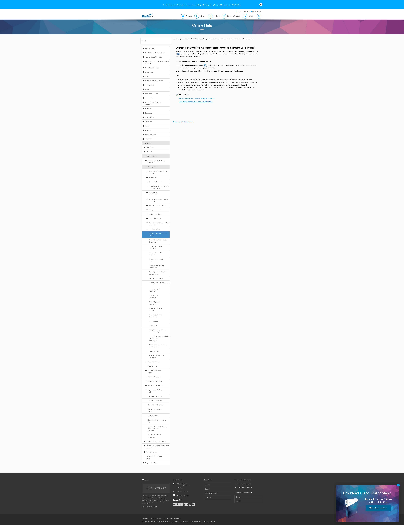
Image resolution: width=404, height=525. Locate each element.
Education (148, 113)
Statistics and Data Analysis (154, 81)
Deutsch (165, 518)
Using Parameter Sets (156, 210)
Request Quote (256, 11)
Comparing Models (155, 182)
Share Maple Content (152, 68)
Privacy (185, 521)
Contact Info (177, 480)
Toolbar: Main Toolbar (155, 400)
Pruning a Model (154, 321)
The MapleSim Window (155, 396)
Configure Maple (150, 134)
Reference (148, 121)
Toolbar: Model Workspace (156, 405)
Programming (149, 85)
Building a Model (153, 167)
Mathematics (149, 72)
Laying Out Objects (155, 214)
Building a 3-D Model (154, 377)
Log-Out (238, 501)
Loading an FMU (154, 351)
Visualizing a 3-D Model (155, 381)
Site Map (212, 521)
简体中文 (178, 518)
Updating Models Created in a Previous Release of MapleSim (157, 428)
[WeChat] (193, 504)
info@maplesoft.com (183, 495)
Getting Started (150, 48)
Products (207, 485)
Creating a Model (153, 416)
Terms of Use (178, 521)
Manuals (148, 130)
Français (158, 518)
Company (208, 497)
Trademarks (205, 521)
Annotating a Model (155, 218)
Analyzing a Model (153, 366)
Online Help (189, 39)
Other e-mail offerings (245, 487)
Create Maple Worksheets (153, 57)
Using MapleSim (151, 156)
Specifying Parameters (156, 278)
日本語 (171, 518)
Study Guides (149, 117)
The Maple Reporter (244, 484)
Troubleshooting (154, 229)
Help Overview (151, 147)
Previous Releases (152, 452)
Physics (147, 76)
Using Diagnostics (154, 325)
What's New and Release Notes (155, 53)
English (152, 518)
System (147, 126)
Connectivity (149, 98)
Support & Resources (211, 493)
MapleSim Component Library (156, 441)
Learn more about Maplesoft (149, 506)
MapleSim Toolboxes (151, 463)
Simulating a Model (153, 362)
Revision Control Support (157, 205)
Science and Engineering (152, 93)
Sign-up (238, 497)
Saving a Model (153, 177)
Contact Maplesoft (242, 11)
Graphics (148, 89)
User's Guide (151, 152)
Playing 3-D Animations (155, 385)
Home (175, 39)
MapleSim (148, 143)
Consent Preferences (195, 521)
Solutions (208, 489)
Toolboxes (148, 139)
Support (181, 39)
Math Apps (148, 109)
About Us (145, 480)
